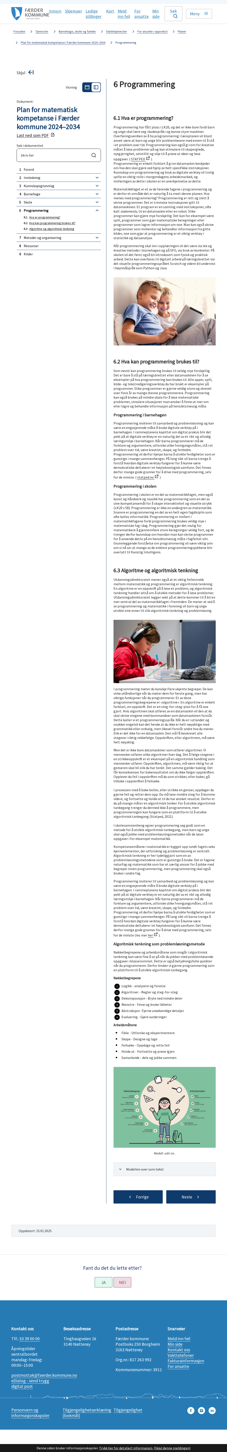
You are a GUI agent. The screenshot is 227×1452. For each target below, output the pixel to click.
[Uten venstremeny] (87, 87)
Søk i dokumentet (30, 145)
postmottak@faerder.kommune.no (44, 1375)
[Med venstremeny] (96, 87)
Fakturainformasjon (186, 1360)
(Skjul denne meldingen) (172, 1448)
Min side (175, 1344)
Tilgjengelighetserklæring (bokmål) (87, 1412)
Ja (103, 1282)
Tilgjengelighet (128, 1410)
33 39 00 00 (29, 1338)
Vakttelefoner (181, 1355)
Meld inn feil (179, 1338)
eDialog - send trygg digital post (30, 1383)
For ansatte (178, 1366)
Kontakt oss (179, 1349)
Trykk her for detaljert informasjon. (126, 1448)
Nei (122, 1282)
